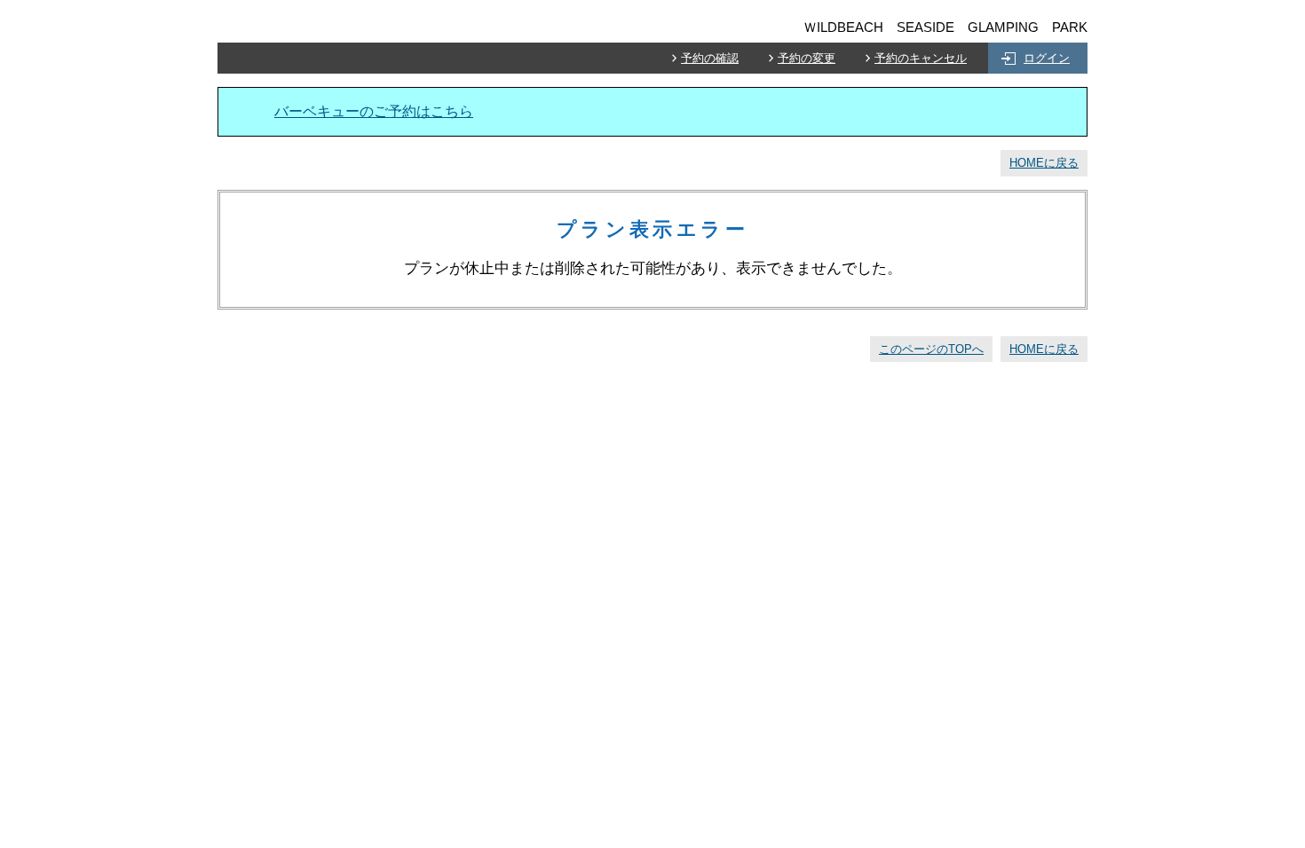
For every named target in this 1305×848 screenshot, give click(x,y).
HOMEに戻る (1044, 162)
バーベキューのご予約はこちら (373, 111)
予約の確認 (710, 58)
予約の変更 (806, 58)
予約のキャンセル (920, 58)
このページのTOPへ (931, 349)
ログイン (1047, 58)
